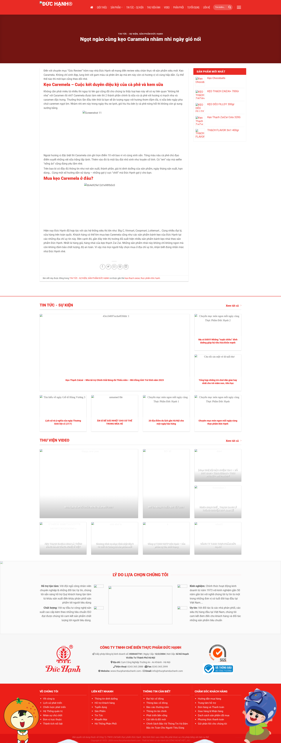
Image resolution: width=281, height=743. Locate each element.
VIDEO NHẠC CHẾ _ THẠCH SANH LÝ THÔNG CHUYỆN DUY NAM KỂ (218, 509)
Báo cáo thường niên (157, 707)
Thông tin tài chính (156, 711)
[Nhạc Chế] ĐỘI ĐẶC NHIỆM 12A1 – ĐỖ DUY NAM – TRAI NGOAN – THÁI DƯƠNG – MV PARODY (218, 473)
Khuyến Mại (101, 719)
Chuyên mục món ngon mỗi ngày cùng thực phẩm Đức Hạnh (218, 422)
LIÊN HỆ (206, 7)
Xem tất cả (232, 305)
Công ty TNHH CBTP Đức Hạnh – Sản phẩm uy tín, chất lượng (166, 545)
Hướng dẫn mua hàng (209, 698)
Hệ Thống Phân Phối (106, 723)
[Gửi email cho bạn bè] (114, 266)
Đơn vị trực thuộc (52, 719)
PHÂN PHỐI (178, 7)
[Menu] (238, 7)
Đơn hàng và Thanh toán (211, 707)
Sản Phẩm (100, 711)
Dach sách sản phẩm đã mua (213, 715)
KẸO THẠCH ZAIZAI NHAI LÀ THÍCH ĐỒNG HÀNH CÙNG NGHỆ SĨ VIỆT (63, 545)
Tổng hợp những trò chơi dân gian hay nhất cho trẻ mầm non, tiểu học (218, 382)
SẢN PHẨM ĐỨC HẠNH (151, 34)
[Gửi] (229, 7)
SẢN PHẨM (115, 7)
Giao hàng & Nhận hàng (210, 711)
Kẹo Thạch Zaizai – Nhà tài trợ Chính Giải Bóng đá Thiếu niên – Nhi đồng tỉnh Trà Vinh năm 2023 (115, 380)
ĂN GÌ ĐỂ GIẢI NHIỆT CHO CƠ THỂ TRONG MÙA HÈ (114, 422)
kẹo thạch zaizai (132, 278)
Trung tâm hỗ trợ (207, 702)
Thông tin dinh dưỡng (106, 698)
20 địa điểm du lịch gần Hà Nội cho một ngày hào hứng (166, 422)
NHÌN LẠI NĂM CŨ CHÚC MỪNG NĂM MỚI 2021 (89, 507)
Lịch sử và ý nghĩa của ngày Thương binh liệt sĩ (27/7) (63, 422)
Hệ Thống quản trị (53, 711)
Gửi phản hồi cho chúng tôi (212, 723)
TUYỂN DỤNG (193, 7)
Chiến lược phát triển (54, 707)
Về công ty (49, 698)
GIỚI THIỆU (102, 7)
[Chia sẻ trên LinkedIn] (126, 266)
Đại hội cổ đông (155, 698)
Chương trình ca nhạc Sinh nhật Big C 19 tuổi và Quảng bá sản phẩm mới (114, 545)
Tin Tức (99, 715)
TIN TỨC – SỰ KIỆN (134, 7)
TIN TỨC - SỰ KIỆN (128, 34)
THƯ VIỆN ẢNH (153, 7)
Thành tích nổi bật (53, 723)
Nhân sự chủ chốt (52, 715)
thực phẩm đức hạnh (150, 278)
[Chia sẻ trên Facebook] (102, 266)
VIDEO (166, 7)
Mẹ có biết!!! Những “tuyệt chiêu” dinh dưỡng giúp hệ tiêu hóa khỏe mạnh (217, 341)
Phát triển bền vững (156, 715)
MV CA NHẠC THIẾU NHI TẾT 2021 (166, 507)
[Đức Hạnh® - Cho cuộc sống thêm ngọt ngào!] (62, 7)
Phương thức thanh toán (211, 719)
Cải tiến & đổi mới (156, 719)
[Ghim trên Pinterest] (120, 266)
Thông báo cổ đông (156, 702)
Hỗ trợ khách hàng (105, 702)
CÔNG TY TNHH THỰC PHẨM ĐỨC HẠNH (218, 545)
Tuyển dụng (101, 707)
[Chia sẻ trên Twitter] (108, 266)
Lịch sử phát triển (52, 702)
